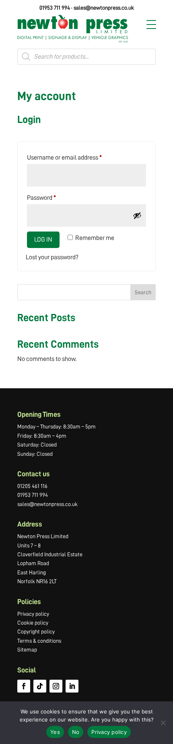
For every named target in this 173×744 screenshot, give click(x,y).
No (76, 732)
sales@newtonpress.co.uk (104, 7)
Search (143, 292)
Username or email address (76, 157)
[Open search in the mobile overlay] (86, 57)
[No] (163, 723)
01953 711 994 (54, 7)
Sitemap (27, 649)
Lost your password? (52, 257)
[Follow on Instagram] (55, 686)
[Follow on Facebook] (23, 686)
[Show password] (137, 215)
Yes (55, 732)
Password (53, 197)
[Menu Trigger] (151, 24)
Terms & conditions (39, 641)
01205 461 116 (32, 486)
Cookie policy (32, 622)
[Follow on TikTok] (39, 686)
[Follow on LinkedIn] (72, 686)
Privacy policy (33, 614)
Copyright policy (36, 631)
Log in (43, 239)
